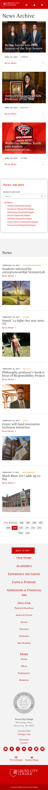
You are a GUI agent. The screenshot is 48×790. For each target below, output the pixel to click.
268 (8, 528)
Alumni (26, 317)
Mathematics (29, 472)
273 (39, 528)
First (6, 522)
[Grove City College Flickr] (36, 749)
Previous (13, 522)
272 (33, 528)
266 (34, 522)
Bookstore (24, 680)
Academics (24, 566)
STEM (25, 421)
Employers (24, 636)
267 (40, 522)
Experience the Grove (24, 574)
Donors (24, 622)
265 (28, 522)
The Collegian (16, 760)
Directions (24, 739)
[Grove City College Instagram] (18, 749)
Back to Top (22, 550)
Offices (24, 666)
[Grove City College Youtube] (24, 749)
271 (27, 528)
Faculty (27, 369)
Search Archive (11, 192)
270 (21, 528)
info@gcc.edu (24, 734)
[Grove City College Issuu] (30, 749)
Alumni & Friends (24, 615)
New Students (24, 643)
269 (14, 528)
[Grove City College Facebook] (5, 749)
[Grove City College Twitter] (12, 749)
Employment (24, 673)
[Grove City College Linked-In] (42, 749)
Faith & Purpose (24, 582)
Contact (24, 743)
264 (21, 522)
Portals (24, 659)
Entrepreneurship (32, 265)
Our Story (24, 558)
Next (21, 533)
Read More (8, 276)
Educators (24, 629)
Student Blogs (31, 760)
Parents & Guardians (24, 608)
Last (27, 533)
